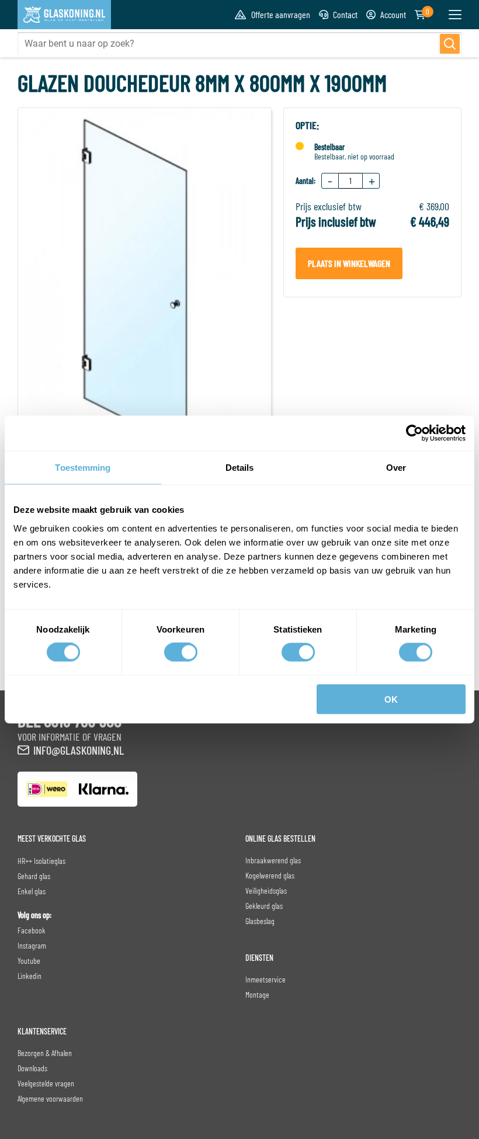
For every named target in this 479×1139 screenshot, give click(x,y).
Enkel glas (32, 891)
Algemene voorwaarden (50, 1098)
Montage (257, 994)
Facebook (32, 930)
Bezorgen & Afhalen (45, 1053)
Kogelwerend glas (269, 875)
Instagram (32, 945)
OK (391, 699)
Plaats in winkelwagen (349, 263)
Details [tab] (239, 468)
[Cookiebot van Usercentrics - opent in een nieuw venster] (414, 433)
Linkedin (29, 976)
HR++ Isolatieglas (41, 861)
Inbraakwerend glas (273, 860)
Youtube (29, 961)
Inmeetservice (265, 979)
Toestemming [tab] (82, 468)
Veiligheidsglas (266, 890)
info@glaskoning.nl (78, 750)
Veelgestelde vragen (46, 1083)
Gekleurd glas (264, 906)
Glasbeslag (260, 921)
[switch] (180, 652)
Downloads (32, 1068)
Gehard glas (34, 876)
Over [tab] (396, 468)
